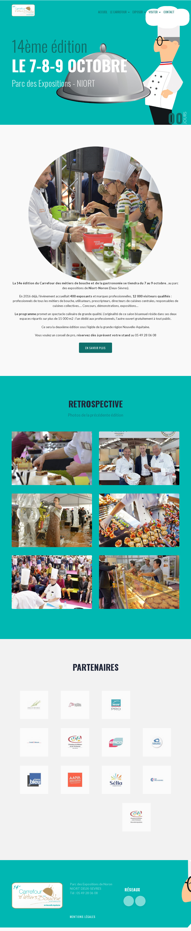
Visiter (153, 12)
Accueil (102, 12)
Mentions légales (83, 917)
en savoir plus (95, 348)
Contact (169, 12)
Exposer (138, 12)
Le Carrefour (118, 12)
